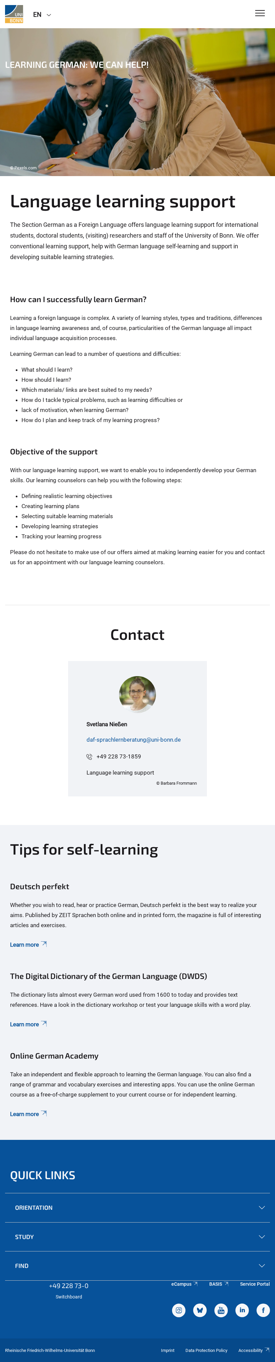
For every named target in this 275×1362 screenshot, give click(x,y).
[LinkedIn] (242, 1311)
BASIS (215, 1284)
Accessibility (250, 1350)
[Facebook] (263, 1311)
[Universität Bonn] (14, 14)
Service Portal (255, 1284)
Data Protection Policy (206, 1350)
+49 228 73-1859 (119, 756)
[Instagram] (178, 1311)
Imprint (167, 1350)
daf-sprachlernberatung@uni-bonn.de (134, 739)
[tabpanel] (137, 102)
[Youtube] (221, 1311)
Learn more (24, 944)
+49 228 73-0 (69, 1285)
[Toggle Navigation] (260, 13)
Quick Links (42, 1175)
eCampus (181, 1284)
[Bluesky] (200, 1311)
